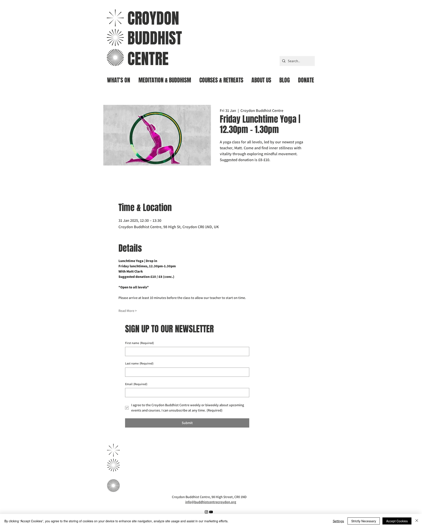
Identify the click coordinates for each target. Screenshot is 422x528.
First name (139, 343)
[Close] (416, 520)
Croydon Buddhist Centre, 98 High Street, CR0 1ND (209, 497)
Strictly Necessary (363, 521)
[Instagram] (206, 512)
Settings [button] (338, 521)
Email (136, 384)
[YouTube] (211, 512)
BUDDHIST (154, 38)
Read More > (127, 310)
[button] (164, 78)
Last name (139, 363)
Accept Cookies (397, 521)
